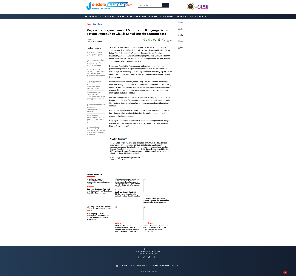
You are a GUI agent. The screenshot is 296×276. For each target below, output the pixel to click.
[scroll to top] (285, 272)
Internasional (166, 16)
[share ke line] (164, 40)
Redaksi (91, 39)
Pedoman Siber (140, 266)
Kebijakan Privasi (159, 266)
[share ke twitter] (150, 40)
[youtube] (156, 259)
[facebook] (140, 259)
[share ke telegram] (160, 40)
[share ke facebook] (145, 40)
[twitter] (145, 259)
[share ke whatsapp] (155, 40)
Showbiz (199, 16)
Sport (190, 16)
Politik (102, 16)
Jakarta (130, 16)
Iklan (175, 266)
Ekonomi (120, 16)
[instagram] (150, 259)
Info (207, 16)
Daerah (92, 16)
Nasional (152, 16)
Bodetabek (141, 16)
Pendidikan (180, 16)
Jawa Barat (97, 24)
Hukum (111, 16)
